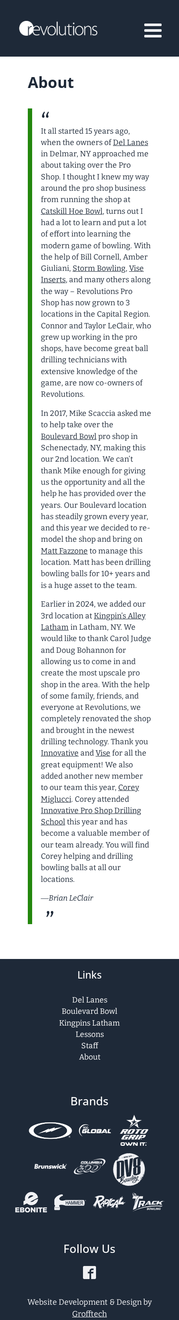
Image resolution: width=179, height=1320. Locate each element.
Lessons (90, 1034)
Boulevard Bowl (68, 436)
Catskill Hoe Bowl (72, 211)
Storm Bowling (99, 268)
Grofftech (89, 1314)
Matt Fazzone (64, 551)
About (89, 1057)
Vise (103, 753)
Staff (89, 1045)
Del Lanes (130, 142)
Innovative (60, 753)
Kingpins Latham (89, 1023)
